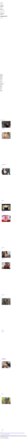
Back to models (2, 13)
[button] (1, 7)
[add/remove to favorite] (0, 131)
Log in (1, 9)
